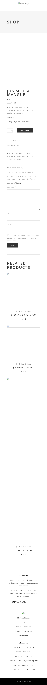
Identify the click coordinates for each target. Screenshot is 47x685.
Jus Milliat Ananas (23, 367)
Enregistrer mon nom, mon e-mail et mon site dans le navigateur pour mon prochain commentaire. (23, 238)
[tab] (23, 140)
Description (13, 140)
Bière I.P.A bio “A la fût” (23, 315)
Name (10, 213)
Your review (11, 187)
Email (9, 225)
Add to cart (25, 130)
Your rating (11, 183)
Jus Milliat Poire (23, 550)
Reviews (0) (13, 145)
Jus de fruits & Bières (22, 122)
